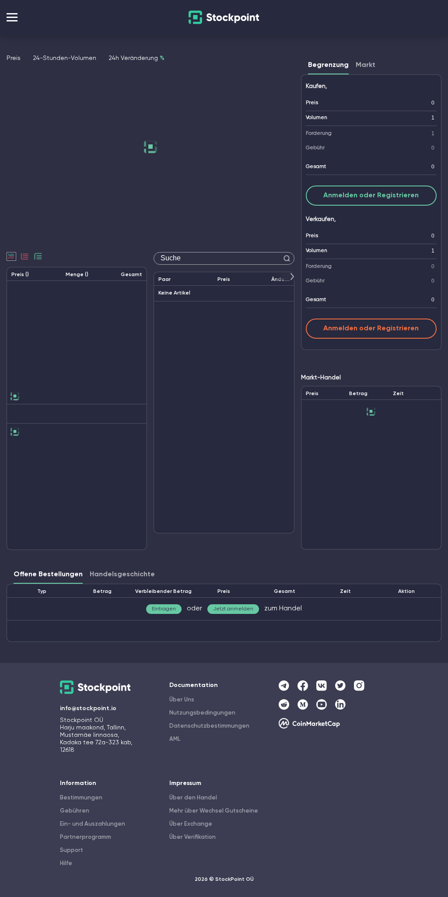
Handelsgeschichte (122, 574)
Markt (365, 65)
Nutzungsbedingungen (202, 713)
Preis (312, 102)
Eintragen (164, 609)
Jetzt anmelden (233, 609)
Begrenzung (328, 65)
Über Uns (181, 700)
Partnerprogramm (85, 837)
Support (71, 850)
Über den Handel (193, 798)
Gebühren (74, 811)
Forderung (319, 133)
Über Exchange (190, 824)
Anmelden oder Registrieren (371, 195)
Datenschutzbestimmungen (209, 726)
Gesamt (316, 166)
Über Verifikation (192, 837)
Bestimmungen (81, 798)
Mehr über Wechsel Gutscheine (213, 811)
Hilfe (66, 863)
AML (174, 739)
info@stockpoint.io (88, 708)
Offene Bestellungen (48, 574)
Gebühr (315, 148)
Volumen (316, 117)
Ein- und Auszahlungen (92, 824)
